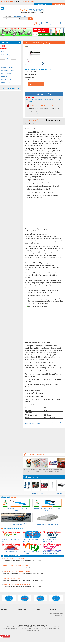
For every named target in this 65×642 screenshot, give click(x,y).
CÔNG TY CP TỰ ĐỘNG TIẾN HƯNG (10, 540)
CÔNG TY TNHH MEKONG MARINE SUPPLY (50, 540)
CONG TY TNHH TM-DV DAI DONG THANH (30, 540)
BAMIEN (4, 609)
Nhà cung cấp (53, 24)
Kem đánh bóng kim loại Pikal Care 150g (54, 470)
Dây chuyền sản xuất (6, 79)
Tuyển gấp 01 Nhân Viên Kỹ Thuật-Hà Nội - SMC (15, 558)
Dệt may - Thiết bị (5, 82)
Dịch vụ (47, 24)
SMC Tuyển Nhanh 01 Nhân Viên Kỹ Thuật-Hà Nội (15, 565)
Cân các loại (4, 64)
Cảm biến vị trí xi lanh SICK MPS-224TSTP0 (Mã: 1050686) (16, 509)
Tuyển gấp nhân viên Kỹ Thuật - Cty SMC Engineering (16, 571)
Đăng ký (49, 4)
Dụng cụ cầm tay (13, 39)
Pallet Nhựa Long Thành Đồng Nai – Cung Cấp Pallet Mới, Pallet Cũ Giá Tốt (16, 524)
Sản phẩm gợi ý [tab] (30, 123)
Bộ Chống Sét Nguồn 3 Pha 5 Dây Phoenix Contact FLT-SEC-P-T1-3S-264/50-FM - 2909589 (47, 524)
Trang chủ (4, 39)
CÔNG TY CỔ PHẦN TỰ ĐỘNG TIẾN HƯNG (31, 552)
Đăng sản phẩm (59, 4)
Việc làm (36, 24)
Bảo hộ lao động (5, 55)
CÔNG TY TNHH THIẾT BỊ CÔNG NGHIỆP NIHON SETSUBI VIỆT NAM (44, 100)
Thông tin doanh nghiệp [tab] (52, 120)
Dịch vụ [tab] (26, 16)
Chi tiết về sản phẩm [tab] (32, 120)
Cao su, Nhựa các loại (7, 67)
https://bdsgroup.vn (31, 632)
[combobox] (28, 19)
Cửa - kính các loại (6, 73)
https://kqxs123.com (41, 632)
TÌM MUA (37, 609)
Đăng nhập (40, 4)
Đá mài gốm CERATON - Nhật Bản (37, 470)
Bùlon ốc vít (4, 61)
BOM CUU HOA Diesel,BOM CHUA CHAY (43, 493)
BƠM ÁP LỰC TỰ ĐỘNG (36, 493)
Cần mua (41, 24)
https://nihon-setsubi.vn (32, 114)
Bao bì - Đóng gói (5, 52)
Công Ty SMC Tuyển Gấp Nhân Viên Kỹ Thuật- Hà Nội (16, 584)
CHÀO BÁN (22, 609)
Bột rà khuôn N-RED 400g (29, 470)
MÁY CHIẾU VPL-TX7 (60, 493)
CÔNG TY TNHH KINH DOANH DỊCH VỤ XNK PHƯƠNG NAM (51, 552)
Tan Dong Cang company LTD (10, 551)
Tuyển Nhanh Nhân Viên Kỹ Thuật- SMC (13, 578)
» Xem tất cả (59, 555)
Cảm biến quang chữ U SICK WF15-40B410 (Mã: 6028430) (47, 509)
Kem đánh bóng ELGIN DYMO (46, 470)
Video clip (60, 24)
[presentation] (59, 455)
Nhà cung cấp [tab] (17, 16)
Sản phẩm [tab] (8, 16)
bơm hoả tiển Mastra (52, 493)
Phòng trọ (22, 632)
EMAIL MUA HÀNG (36, 84)
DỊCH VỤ (53, 609)
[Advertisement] (44, 440)
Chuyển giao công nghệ (7, 70)
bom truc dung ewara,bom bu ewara (27, 493)
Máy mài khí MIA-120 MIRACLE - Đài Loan (30, 39)
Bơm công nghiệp (5, 58)
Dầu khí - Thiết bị (5, 76)
